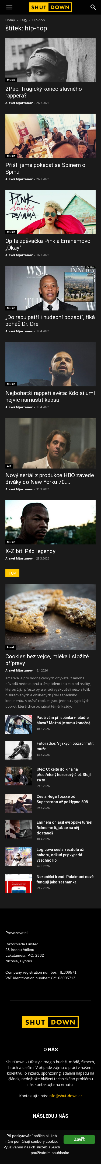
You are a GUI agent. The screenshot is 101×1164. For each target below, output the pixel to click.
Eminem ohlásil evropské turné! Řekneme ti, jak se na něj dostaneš (64, 827)
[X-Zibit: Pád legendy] (50, 522)
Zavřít (79, 1139)
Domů (10, 20)
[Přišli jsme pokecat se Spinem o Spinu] (50, 136)
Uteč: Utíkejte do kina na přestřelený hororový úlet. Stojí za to (64, 774)
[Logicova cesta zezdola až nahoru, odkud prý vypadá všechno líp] (18, 856)
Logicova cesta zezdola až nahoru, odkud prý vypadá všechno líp (60, 854)
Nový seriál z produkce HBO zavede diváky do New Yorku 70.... (49, 478)
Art (9, 466)
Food (10, 647)
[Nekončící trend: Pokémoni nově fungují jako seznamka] (18, 883)
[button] (93, 7)
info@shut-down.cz (65, 1095)
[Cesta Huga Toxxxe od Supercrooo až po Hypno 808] (18, 803)
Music (11, 80)
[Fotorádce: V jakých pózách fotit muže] (18, 750)
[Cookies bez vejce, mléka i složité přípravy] (50, 617)
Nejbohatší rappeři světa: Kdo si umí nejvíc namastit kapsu (50, 396)
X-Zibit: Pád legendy (30, 551)
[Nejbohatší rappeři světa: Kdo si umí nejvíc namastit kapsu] (50, 364)
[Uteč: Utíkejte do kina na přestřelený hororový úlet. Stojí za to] (18, 776)
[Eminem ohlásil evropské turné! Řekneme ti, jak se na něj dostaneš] (18, 829)
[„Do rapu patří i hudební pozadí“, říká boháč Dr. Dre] (50, 288)
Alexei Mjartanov (19, 103)
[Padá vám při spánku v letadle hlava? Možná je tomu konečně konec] (18, 724)
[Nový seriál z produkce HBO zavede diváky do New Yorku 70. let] (50, 443)
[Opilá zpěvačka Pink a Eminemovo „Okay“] (50, 212)
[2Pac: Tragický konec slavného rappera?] (50, 60)
